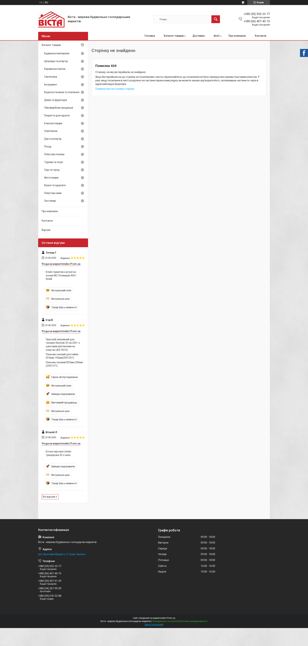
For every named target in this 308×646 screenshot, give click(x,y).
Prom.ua (171, 618)
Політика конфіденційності (193, 621)
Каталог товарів (174, 35)
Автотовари (51, 177)
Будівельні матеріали (56, 53)
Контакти (260, 35)
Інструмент (50, 84)
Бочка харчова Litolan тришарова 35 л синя (58, 453)
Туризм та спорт (53, 162)
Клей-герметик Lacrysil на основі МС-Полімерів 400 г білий (61, 275)
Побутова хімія (52, 193)
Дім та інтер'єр (52, 138)
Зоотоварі (50, 200)
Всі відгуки (49, 496)
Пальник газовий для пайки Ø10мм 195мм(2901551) (62, 356)
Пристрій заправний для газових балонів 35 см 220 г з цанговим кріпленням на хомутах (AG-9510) (63, 344)
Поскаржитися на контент (165, 621)
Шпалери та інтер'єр (56, 61)
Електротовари (53, 123)
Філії (217, 35)
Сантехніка (50, 76)
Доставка (198, 35)
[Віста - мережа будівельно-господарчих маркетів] (51, 19)
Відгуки (46, 230)
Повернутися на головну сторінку (114, 88)
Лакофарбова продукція (58, 107)
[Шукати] (215, 19)
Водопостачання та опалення (61, 92)
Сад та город (52, 169)
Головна (150, 35)
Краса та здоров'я (55, 185)
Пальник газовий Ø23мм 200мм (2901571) (64, 364)
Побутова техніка (54, 154)
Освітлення (50, 131)
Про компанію (237, 35)
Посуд (47, 146)
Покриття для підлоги (57, 115)
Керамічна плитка (54, 68)
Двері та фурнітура (55, 100)
